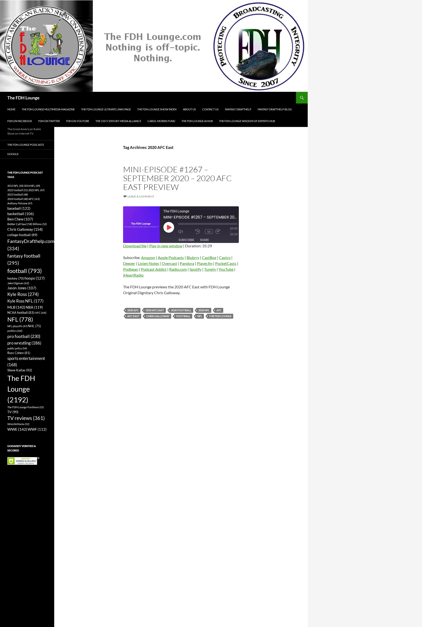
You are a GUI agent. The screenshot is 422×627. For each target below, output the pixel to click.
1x (209, 231)
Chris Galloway (157, 316)
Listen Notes (148, 263)
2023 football (17, 194)
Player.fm (204, 263)
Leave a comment (140, 196)
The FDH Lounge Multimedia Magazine (48, 109)
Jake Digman (18, 283)
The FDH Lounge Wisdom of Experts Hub (247, 121)
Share (204, 240)
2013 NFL (15, 185)
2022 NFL (36, 190)
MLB (16, 307)
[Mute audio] (185, 231)
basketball (20, 214)
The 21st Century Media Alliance (118, 121)
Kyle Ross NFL (25, 300)
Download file (135, 245)
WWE (17, 429)
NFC (40, 312)
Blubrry (193, 257)
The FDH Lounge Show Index (157, 109)
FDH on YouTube (77, 121)
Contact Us (210, 109)
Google (13, 154)
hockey (15, 278)
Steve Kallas (19, 370)
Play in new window (165, 245)
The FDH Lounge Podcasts (25, 144)
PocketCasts (225, 263)
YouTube (226, 269)
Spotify (195, 269)
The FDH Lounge (23, 97)
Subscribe (186, 240)
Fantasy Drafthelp (238, 109)
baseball (19, 208)
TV (12, 412)
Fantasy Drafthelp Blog (275, 109)
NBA (34, 307)
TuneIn (210, 269)
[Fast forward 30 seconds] (222, 231)
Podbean (130, 269)
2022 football (17, 190)
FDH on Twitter (49, 121)
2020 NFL (204, 310)
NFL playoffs (17, 326)
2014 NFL (32, 185)
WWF (37, 429)
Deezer (129, 263)
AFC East (133, 316)
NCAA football (20, 312)
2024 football (17, 198)
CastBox (209, 257)
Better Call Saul (19, 224)
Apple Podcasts (171, 257)
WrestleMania (18, 424)
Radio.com (178, 269)
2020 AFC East (155, 310)
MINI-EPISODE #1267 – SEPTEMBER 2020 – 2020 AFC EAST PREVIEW (177, 178)
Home (11, 109)
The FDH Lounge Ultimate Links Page (106, 109)
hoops (34, 278)
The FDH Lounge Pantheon (25, 407)
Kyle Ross (23, 294)
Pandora (187, 263)
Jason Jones (21, 288)
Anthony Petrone (19, 203)
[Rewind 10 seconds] (198, 231)
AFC (219, 310)
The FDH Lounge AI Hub (197, 121)
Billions (40, 224)
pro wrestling (24, 342)
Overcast (169, 263)
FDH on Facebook (19, 121)
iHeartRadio (133, 275)
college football (22, 235)
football (183, 316)
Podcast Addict (154, 269)
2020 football (181, 310)
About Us (189, 109)
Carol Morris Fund (161, 121)
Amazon (148, 257)
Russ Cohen (18, 353)
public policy (17, 348)
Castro (225, 257)
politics (14, 331)
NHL (34, 326)
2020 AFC (133, 310)
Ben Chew (20, 219)
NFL (199, 316)
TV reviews (26, 418)
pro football (23, 336)
